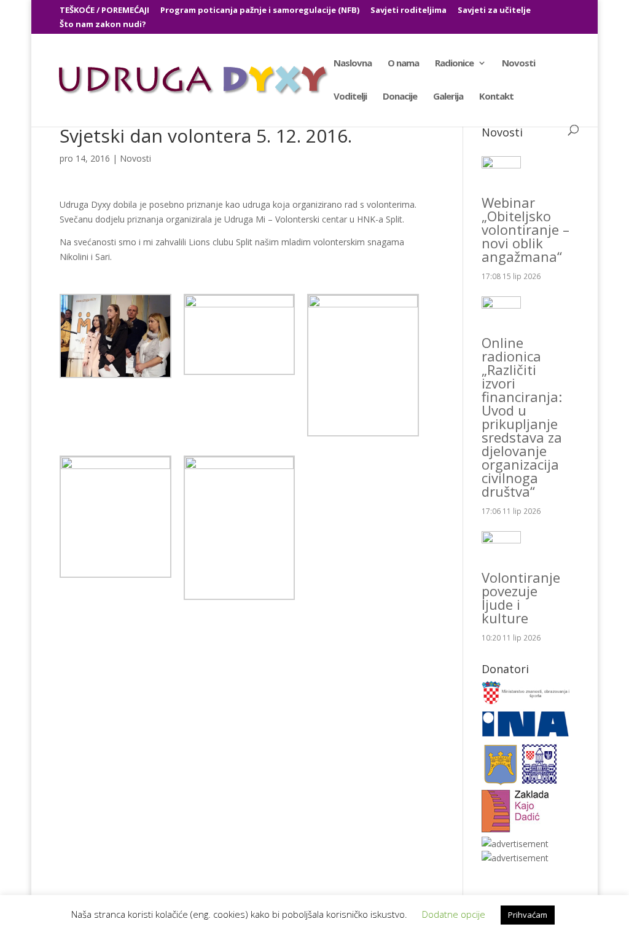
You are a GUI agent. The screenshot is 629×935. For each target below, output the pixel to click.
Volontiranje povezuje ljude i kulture (521, 597)
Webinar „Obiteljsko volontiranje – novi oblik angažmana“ (525, 229)
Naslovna (353, 63)
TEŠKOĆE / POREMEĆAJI (104, 10)
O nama (403, 63)
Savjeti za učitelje (494, 10)
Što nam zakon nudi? (103, 25)
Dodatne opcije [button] (453, 914)
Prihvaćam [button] (527, 914)
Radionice (454, 63)
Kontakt (496, 97)
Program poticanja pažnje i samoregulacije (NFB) (259, 10)
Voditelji (350, 97)
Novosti (518, 63)
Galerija (448, 97)
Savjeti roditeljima (408, 10)
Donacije (400, 97)
